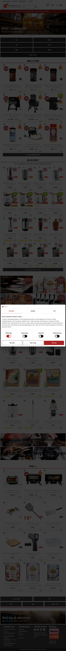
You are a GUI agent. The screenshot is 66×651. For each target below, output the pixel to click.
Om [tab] (55, 311)
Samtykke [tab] (11, 311)
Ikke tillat (12, 343)
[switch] (25, 336)
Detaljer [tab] (33, 311)
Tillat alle (54, 343)
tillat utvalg (33, 343)
